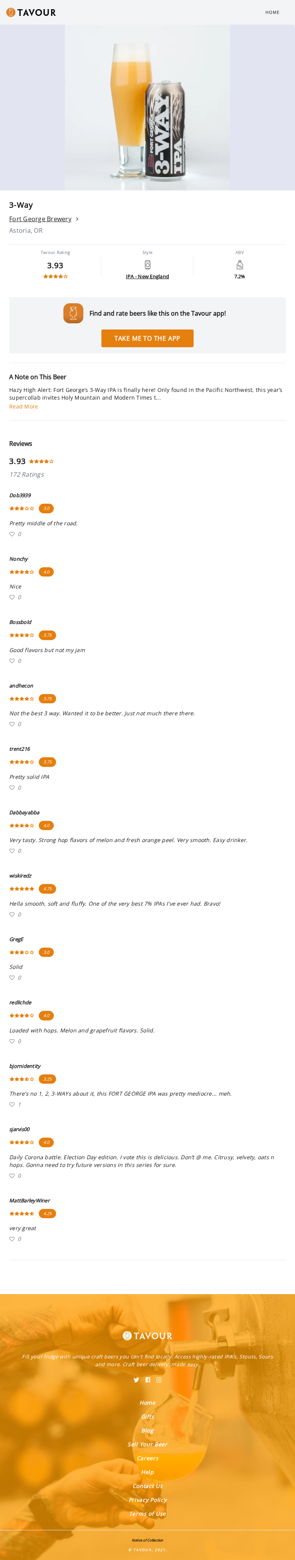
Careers (148, 1458)
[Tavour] (147, 1331)
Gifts (147, 1416)
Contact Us (148, 1485)
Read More (23, 406)
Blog (147, 1430)
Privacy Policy (148, 1499)
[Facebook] (148, 1377)
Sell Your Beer (147, 1444)
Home (272, 12)
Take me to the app (147, 338)
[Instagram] (159, 1377)
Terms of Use (147, 1513)
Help (147, 1472)
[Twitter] (137, 1377)
